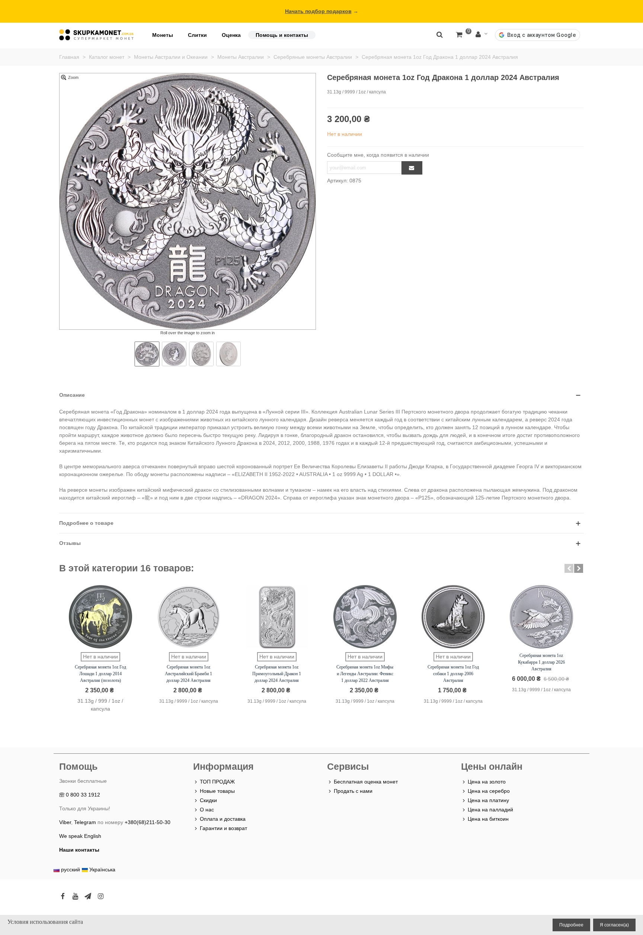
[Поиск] (439, 34)
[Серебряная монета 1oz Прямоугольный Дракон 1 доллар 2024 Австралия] (276, 616)
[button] (568, 568)
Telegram (85, 822)
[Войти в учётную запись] (481, 35)
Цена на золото (487, 782)
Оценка (231, 35)
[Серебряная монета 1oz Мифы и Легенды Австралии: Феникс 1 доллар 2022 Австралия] (365, 616)
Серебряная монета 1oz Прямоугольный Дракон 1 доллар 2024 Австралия (276, 673)
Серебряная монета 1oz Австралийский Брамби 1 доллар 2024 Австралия (188, 673)
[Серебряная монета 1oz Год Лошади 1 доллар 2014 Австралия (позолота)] (100, 616)
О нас (207, 810)
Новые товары (217, 791)
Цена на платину (488, 800)
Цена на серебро (489, 791)
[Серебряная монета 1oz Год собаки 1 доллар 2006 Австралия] (453, 616)
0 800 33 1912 (83, 795)
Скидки (208, 800)
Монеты (162, 35)
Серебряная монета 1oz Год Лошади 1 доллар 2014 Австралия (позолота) (100, 673)
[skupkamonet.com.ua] (96, 35)
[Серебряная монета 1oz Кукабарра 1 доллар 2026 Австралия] (541, 616)
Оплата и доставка (223, 819)
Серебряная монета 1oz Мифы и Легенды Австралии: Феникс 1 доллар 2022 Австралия (364, 673)
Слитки (197, 35)
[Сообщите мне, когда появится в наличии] (412, 168)
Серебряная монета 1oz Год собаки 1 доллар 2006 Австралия (453, 673)
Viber (65, 822)
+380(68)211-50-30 (147, 822)
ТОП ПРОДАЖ (217, 782)
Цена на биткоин (488, 819)
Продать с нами (353, 791)
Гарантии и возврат (223, 828)
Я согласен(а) (614, 925)
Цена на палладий (490, 810)
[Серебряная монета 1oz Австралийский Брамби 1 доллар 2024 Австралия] (188, 616)
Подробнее (571, 925)
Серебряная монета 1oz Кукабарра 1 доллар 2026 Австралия (541, 662)
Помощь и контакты (282, 35)
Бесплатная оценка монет (366, 782)
